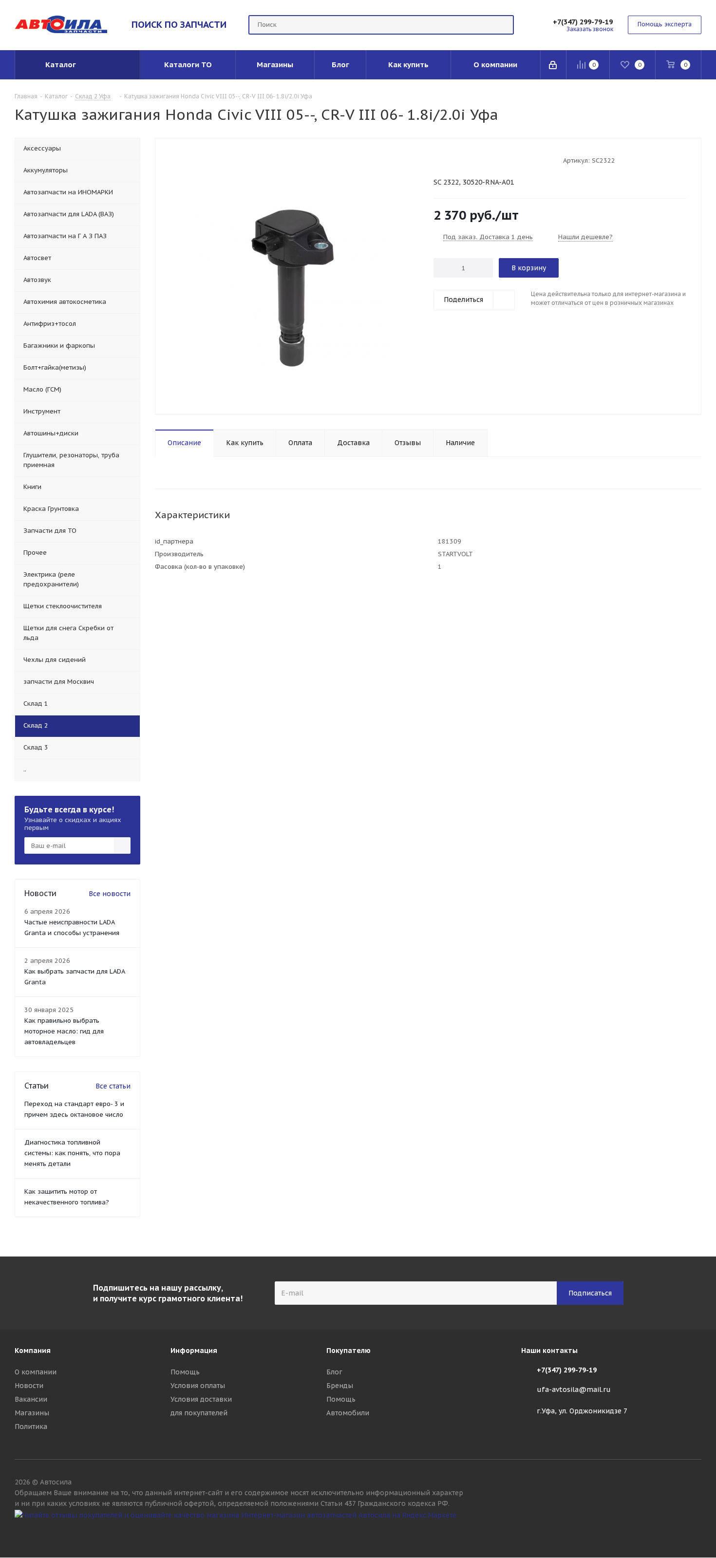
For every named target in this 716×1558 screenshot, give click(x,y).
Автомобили (347, 1412)
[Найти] (502, 25)
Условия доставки (201, 1399)
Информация (193, 1350)
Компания (33, 1350)
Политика (31, 1426)
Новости (29, 1385)
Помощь (185, 1372)
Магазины (32, 1412)
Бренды (339, 1385)
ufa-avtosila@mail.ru (574, 1389)
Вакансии (31, 1399)
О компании (36, 1372)
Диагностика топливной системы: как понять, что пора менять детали (72, 1153)
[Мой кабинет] (553, 64)
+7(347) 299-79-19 (583, 22)
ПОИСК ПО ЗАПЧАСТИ (179, 24)
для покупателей (198, 1412)
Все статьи (113, 1086)
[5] (475, 160)
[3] (456, 160)
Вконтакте (694, 1532)
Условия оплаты (197, 1385)
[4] (466, 160)
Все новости (110, 893)
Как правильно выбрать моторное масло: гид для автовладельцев (64, 1031)
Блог (334, 1372)
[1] (438, 160)
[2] (447, 160)
